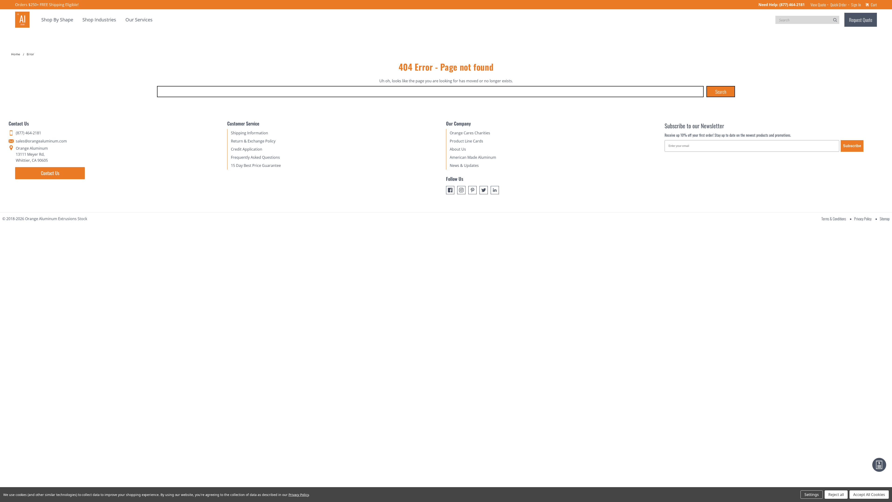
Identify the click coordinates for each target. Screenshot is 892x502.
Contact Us (50, 172)
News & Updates (464, 165)
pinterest (472, 190)
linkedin (495, 190)
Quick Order (838, 4)
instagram (461, 190)
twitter (483, 190)
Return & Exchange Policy (253, 141)
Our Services (139, 20)
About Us (458, 149)
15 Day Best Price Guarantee (256, 165)
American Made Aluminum (473, 157)
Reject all (836, 494)
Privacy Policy (863, 218)
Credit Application (246, 149)
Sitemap (885, 218)
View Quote (818, 4)
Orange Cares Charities (470, 132)
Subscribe (852, 146)
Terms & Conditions (833, 218)
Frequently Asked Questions (255, 157)
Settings (811, 494)
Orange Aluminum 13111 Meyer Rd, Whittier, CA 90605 (32, 154)
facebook (450, 190)
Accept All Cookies (869, 494)
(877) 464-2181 (792, 4)
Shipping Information (249, 132)
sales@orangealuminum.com (41, 141)
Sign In (856, 4)
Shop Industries (99, 20)
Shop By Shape (57, 20)
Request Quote (860, 19)
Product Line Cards (466, 141)
